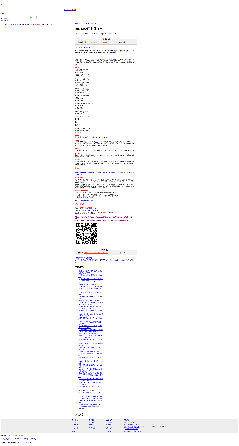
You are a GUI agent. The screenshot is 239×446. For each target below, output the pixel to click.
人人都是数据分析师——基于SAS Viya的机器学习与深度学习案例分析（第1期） (90, 406)
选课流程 (92, 424)
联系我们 (126, 420)
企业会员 (109, 422)
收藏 (87, 258)
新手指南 (92, 420)
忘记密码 (67, 10)
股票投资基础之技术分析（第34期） (91, 286)
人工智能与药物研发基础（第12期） (91, 398)
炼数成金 (78, 24)
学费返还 (92, 428)
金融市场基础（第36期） (87, 390)
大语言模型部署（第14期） (88, 334)
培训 (87, 24)
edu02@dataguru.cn (98, 210)
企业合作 (109, 420)
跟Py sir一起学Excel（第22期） (89, 300)
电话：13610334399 (130, 422)
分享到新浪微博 (80, 258)
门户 (83, 24)
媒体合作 (109, 428)
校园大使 (75, 428)
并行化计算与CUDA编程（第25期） (91, 396)
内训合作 (109, 424)
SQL (76, 132)
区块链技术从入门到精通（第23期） (91, 373)
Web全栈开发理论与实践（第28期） (91, 306)
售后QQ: (126, 431)
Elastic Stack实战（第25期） (88, 285)
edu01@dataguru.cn (87, 210)
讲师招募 (75, 424)
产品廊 (47, 24)
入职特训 (32, 24)
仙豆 (91, 34)
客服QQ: (126, 427)
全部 (2, 14)
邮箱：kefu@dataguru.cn (131, 424)
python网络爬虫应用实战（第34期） (91, 279)
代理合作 (109, 431)
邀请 (90, 258)
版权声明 (75, 431)
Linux (96, 142)
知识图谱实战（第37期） (87, 308)
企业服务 (27, 24)
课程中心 (19, 24)
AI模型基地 (38, 24)
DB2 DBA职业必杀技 (90, 209)
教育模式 (92, 422)
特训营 (14, 24)
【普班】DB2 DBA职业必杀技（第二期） (96, 42)
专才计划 (9, 24)
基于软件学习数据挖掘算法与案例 (92, 260)
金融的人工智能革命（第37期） (89, 351)
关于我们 (51, 24)
